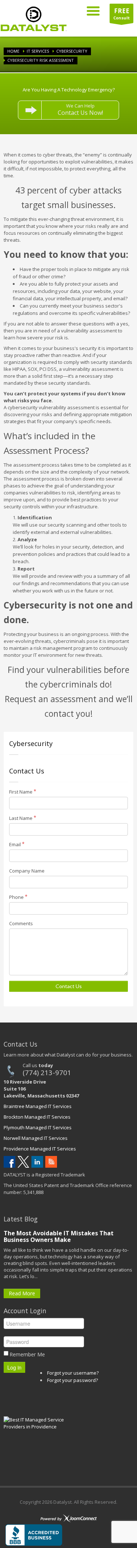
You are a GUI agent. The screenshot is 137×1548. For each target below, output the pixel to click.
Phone (16, 897)
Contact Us (69, 986)
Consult (121, 13)
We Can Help (80, 109)
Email (15, 844)
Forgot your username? (73, 1373)
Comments (21, 923)
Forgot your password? (72, 1380)
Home (13, 51)
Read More (22, 1293)
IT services (38, 51)
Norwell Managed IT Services (36, 1138)
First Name (21, 791)
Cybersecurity (71, 51)
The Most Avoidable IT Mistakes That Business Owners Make (59, 1236)
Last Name (21, 818)
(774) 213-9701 (47, 1072)
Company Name (27, 870)
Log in (14, 1367)
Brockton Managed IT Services (37, 1117)
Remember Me (27, 1354)
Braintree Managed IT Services (38, 1106)
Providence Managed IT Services (40, 1148)
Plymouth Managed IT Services (38, 1127)
